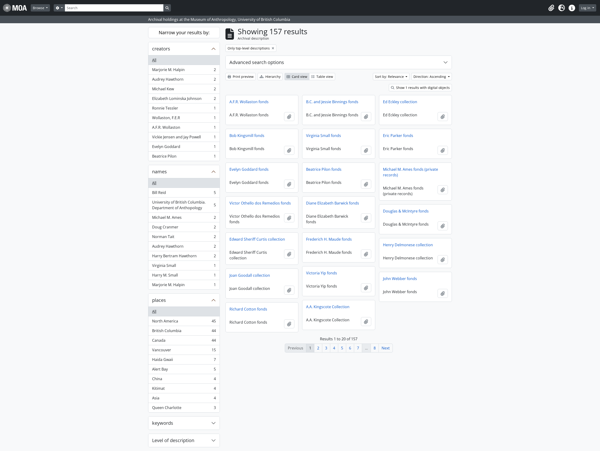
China (184, 380)
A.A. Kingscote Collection (327, 306)
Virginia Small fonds (323, 135)
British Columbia (184, 332)
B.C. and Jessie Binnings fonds (332, 101)
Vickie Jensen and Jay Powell (184, 138)
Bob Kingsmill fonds (246, 135)
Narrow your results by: (184, 32)
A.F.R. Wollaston (184, 128)
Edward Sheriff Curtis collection (257, 239)
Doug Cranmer (184, 228)
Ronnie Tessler (184, 109)
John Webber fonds (400, 278)
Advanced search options (256, 62)
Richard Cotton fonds (248, 309)
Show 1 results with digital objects (422, 87)
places (159, 300)
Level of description (173, 440)
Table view (324, 76)
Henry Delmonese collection (408, 244)
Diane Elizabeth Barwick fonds (332, 203)
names (159, 171)
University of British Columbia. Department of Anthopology (184, 205)
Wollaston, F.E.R (184, 119)
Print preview (243, 76)
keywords (162, 423)
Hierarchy (272, 76)
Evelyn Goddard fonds (249, 169)
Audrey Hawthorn (184, 80)
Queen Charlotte (184, 408)
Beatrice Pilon (184, 157)
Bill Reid (184, 193)
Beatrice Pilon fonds (323, 169)
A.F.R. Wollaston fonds (249, 101)
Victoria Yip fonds (321, 273)
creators (161, 48)
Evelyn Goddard (184, 148)
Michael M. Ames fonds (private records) (410, 172)
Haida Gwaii (184, 360)
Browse (39, 8)
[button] (551, 8)
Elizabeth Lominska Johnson (184, 99)
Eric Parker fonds (398, 135)
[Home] (17, 8)
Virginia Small (184, 266)
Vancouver (184, 351)
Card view (299, 76)
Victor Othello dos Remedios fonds (260, 203)
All (154, 60)
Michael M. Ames (184, 218)
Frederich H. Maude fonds (329, 239)
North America (184, 322)
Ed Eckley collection (400, 101)
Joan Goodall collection (249, 275)
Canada (184, 341)
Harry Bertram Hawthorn (184, 257)
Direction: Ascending (430, 76)
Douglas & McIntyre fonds (406, 211)
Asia (184, 399)
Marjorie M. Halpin (184, 71)
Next (386, 348)
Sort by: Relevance (390, 76)
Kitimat (184, 389)
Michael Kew (184, 90)
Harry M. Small (184, 276)
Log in (586, 8)
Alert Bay (184, 370)
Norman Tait (184, 238)
